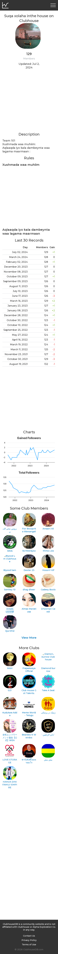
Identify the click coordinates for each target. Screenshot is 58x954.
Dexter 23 (29, 570)
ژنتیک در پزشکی (48, 712)
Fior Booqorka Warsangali (29, 530)
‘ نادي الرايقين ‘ (48, 734)
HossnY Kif (48, 570)
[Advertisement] (29, 102)
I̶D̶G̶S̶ (9, 550)
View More (29, 637)
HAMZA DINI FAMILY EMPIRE (9, 784)
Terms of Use (29, 944)
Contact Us (29, 935)
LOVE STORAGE (10, 761)
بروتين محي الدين (10, 530)
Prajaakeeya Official (28, 669)
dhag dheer (29, 589)
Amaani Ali (48, 528)
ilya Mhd (9, 631)
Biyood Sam (9, 570)
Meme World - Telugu (29, 714)
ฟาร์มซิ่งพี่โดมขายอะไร (29, 761)
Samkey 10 (9, 589)
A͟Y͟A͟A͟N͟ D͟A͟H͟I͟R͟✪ (10, 610)
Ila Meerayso (29, 550)
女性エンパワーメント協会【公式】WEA (10, 737)
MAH (9, 668)
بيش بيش (48, 759)
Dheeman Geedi (48, 610)
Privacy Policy (29, 940)
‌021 (10, 690)
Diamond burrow (48, 669)
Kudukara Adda (9, 714)
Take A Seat (48, 690)
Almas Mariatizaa (29, 610)
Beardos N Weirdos (29, 736)
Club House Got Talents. (29, 692)
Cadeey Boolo (48, 589)
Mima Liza (48, 550)
